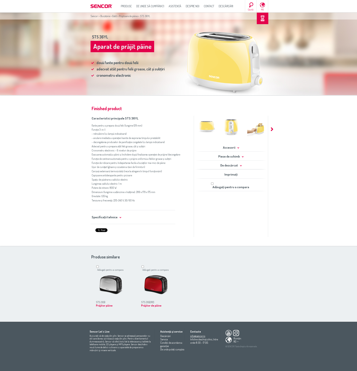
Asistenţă (175, 6)
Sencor (94, 16)
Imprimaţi (231, 174)
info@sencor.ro (197, 336)
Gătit (114, 16)
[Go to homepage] (102, 6)
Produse (126, 6)
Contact (209, 6)
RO (262, 9)
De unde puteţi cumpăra (172, 349)
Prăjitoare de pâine (128, 16)
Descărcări (226, 6)
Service (164, 339)
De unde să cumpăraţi (150, 6)
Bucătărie (105, 16)
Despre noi (192, 6)
